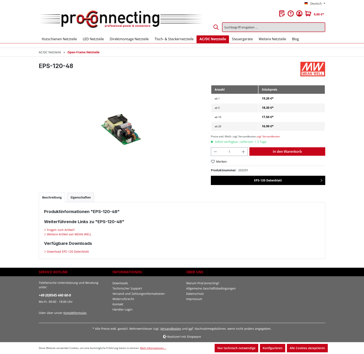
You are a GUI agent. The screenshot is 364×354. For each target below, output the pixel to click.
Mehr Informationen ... (153, 348)
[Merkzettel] (282, 13)
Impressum (194, 299)
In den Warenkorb (287, 151)
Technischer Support (127, 288)
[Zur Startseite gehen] (120, 20)
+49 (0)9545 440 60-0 (55, 295)
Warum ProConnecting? (202, 283)
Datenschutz (195, 294)
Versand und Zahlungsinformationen (138, 294)
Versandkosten (170, 329)
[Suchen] (216, 27)
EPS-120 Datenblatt (268, 180)
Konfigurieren (272, 348)
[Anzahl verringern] (215, 151)
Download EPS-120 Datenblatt (67, 251)
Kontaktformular (75, 313)
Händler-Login (122, 309)
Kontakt (117, 304)
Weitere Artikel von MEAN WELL (68, 234)
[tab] (52, 197)
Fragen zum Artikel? (60, 230)
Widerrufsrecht (123, 299)
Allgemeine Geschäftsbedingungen (211, 288)
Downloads (120, 283)
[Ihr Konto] (299, 13)
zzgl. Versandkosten (268, 136)
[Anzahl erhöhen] (243, 151)
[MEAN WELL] (312, 69)
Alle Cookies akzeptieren (307, 348)
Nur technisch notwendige (236, 348)
